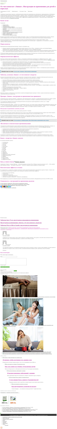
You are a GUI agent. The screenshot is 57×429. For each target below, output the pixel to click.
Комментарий (3, 264)
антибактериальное (7, 187)
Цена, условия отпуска (7, 33)
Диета (4, 424)
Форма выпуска (6, 25)
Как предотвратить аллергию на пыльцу (24, 386)
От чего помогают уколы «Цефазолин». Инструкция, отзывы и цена (13, 185)
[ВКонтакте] (1, 186)
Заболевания (5, 423)
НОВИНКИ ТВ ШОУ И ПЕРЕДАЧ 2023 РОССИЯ (12, 417)
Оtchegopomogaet (3, 0)
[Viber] (5, 186)
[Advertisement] (28, 202)
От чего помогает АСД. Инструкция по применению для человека (15, 410)
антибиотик (14, 187)
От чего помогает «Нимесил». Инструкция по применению (14, 407)
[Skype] (9, 186)
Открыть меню (3, 2)
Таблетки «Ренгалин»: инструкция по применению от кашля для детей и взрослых (24, 227)
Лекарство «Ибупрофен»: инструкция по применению (13, 411)
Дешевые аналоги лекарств (8, 419)
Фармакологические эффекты (9, 26)
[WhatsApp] (7, 186)
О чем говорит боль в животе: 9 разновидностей (23, 380)
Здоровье (4, 422)
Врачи (4, 420)
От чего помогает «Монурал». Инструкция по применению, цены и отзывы (14, 184)
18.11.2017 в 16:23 (6, 235)
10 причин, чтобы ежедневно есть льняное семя (17, 360)
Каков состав (5, 24)
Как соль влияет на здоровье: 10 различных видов (20, 366)
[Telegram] (10, 186)
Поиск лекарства (6, 418)
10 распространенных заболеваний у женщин (21, 373)
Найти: (1, 270)
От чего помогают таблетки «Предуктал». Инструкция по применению (16, 409)
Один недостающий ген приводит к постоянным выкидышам (39, 352)
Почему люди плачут (47, 351)
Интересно (5, 421)
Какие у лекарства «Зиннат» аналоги (10, 32)
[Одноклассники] (2, 186)
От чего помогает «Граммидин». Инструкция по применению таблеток (14, 183)
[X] (4, 186)
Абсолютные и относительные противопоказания (12, 31)
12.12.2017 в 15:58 (6, 245)
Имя (1, 256)
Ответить (4, 240)
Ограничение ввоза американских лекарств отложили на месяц (40, 353)
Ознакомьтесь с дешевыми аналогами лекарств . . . (10, 392)
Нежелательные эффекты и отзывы (10, 34)
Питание (6, 425)
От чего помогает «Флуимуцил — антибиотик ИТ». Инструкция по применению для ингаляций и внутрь (28, 228)
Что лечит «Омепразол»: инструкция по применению (13, 408)
